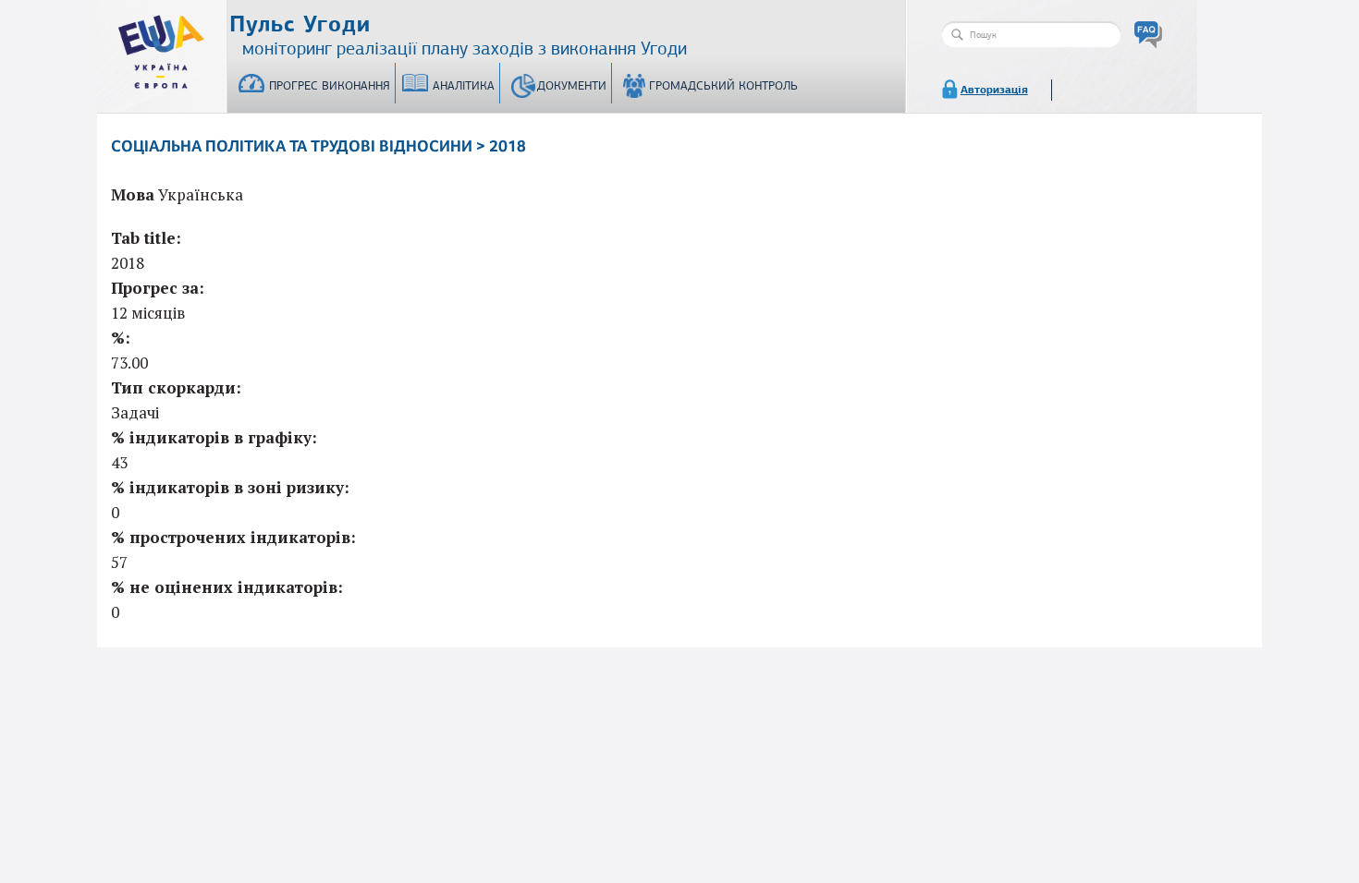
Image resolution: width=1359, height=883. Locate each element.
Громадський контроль (723, 86)
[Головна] (162, 48)
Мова (132, 194)
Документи (571, 86)
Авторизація (994, 89)
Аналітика (464, 86)
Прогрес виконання (329, 86)
